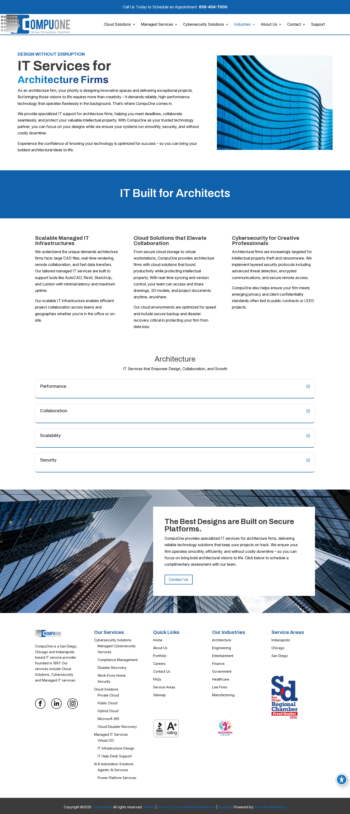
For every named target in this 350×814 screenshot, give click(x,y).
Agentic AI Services (113, 770)
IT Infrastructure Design (116, 748)
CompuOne (101, 807)
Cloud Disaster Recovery (117, 727)
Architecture (221, 640)
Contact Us (178, 579)
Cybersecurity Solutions (203, 24)
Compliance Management (118, 660)
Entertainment (222, 656)
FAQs (157, 679)
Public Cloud (107, 703)
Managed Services (157, 24)
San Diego (279, 656)
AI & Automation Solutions (114, 764)
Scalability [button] (50, 435)
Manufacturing (223, 695)
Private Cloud (108, 695)
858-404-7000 (213, 7)
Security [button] (48, 460)
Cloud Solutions (117, 24)
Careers (159, 664)
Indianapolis (280, 640)
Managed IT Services (111, 734)
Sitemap (159, 695)
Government (221, 671)
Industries (242, 24)
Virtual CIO (106, 740)
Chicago (278, 648)
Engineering (221, 648)
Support (318, 24)
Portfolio (159, 656)
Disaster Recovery (112, 668)
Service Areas (164, 687)
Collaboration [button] (53, 411)
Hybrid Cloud (108, 711)
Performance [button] (53, 386)
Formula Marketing (270, 807)
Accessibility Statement (194, 807)
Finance (218, 664)
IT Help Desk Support (115, 756)
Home (157, 640)
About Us (269, 24)
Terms (149, 807)
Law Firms (219, 687)
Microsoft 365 (108, 719)
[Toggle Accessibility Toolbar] (341, 779)
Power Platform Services (117, 778)
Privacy (164, 807)
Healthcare (220, 679)
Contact (294, 24)
